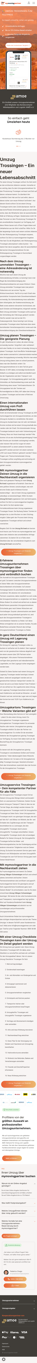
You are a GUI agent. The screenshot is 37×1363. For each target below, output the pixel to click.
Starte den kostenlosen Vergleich (17, 45)
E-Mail (17, 1285)
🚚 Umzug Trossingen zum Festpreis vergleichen (18, 552)
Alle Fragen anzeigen (10, 1236)
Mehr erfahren (11, 1158)
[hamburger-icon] (33, 3)
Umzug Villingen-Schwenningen (11, 875)
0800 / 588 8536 (17, 1279)
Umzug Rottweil (6, 499)
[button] (18, 146)
